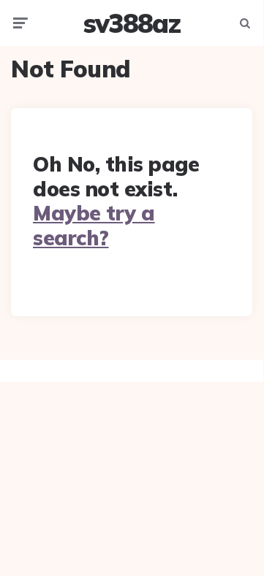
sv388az (131, 23)
